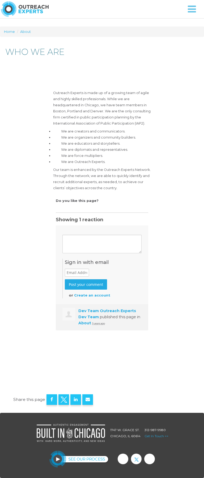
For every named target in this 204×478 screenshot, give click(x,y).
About (25, 32)
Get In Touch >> (156, 436)
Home (9, 32)
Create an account (92, 295)
